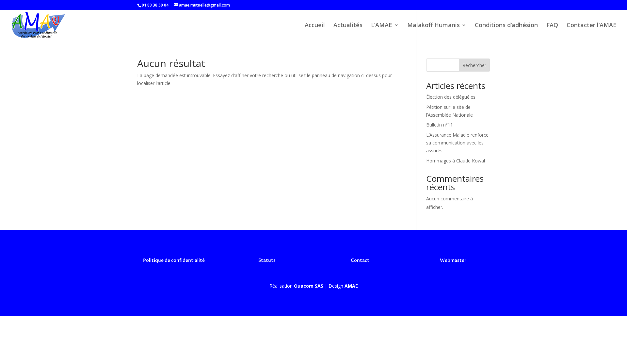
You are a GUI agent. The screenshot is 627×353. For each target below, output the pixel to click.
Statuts (267, 260)
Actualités (347, 26)
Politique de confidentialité (174, 260)
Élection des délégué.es (450, 97)
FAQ (552, 26)
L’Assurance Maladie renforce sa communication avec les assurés (457, 143)
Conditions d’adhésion (506, 26)
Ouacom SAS (308, 286)
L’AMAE (381, 26)
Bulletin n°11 (439, 125)
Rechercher (474, 65)
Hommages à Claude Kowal (455, 161)
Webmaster (453, 260)
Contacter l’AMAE (592, 26)
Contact (360, 260)
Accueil (315, 26)
